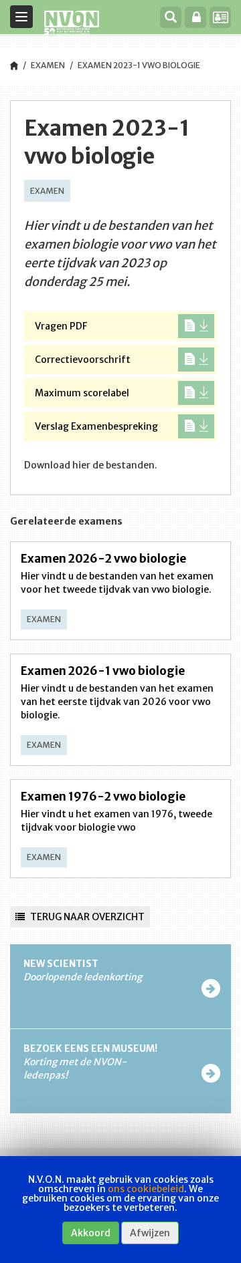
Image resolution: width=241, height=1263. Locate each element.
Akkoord (90, 1233)
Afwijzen (150, 1233)
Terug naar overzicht (86, 917)
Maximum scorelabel (82, 393)
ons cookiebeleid (146, 1189)
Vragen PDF (61, 326)
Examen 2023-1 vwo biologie (139, 65)
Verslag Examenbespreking (96, 426)
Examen (48, 65)
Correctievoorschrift (83, 360)
